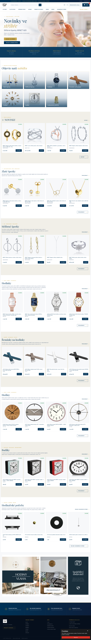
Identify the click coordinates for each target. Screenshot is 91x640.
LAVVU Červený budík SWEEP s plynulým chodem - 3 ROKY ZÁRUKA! (56, 480)
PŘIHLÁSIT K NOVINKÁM (8, 627)
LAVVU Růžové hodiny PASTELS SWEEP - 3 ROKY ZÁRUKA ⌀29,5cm (56, 425)
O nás (48, 622)
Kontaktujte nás (87, 1)
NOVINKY (86, 120)
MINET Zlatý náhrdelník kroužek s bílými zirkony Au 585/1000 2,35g (56, 201)
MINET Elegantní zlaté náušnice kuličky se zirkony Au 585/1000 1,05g (12, 201)
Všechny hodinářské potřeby (82, 509)
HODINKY (27, 625)
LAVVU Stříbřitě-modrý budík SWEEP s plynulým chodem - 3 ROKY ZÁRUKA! (12, 480)
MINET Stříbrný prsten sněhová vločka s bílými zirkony (77, 258)
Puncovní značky (72, 625)
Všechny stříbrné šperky (12, 42)
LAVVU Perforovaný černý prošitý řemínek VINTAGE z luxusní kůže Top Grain (78, 370)
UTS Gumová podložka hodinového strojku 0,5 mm (56, 534)
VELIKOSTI (41, 150)
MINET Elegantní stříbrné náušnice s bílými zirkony (78, 145)
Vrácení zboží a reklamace (73, 627)
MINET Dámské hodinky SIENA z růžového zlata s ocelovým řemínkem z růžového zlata (12, 315)
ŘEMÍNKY (27, 627)
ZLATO (27, 622)
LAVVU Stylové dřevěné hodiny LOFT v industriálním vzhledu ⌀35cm (34, 425)
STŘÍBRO (27, 623)
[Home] (5, 5)
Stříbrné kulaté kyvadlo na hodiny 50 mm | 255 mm (78, 534)
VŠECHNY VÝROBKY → (84, 9)
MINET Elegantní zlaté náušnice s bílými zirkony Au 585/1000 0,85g (34, 201)
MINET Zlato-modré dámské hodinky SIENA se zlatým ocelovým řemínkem (33, 315)
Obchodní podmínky (50, 627)
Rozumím (76, 637)
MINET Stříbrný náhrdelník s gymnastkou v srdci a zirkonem (56, 146)
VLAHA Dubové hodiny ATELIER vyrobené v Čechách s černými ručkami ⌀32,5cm (11, 425)
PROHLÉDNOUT (85, 175)
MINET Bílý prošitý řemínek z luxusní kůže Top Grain (55, 370)
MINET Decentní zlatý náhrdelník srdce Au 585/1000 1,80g (78, 201)
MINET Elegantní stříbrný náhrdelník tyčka (54, 257)
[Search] (40, 5)
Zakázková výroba (50, 625)
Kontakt (80, 1)
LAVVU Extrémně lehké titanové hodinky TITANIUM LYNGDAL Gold (78, 315)
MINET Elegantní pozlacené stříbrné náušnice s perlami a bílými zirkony (33, 258)
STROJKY (27, 632)
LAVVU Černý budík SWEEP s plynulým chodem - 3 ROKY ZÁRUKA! (34, 480)
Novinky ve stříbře (10, 39)
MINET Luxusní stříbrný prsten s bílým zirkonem (33, 145)
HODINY (27, 629)
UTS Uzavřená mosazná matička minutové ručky (34, 534)
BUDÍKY (27, 631)
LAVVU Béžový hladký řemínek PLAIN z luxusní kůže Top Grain (33, 370)
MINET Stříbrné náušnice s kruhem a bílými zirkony (12, 257)
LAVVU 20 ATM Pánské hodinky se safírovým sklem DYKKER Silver (56, 315)
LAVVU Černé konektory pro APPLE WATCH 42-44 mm (12, 535)
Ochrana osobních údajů (51, 629)
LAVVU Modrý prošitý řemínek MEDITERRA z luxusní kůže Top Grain (11, 370)
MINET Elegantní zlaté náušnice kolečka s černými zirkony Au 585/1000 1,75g (12, 146)
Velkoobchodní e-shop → (75, 4)
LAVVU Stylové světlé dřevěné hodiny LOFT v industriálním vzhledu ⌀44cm (77, 425)
